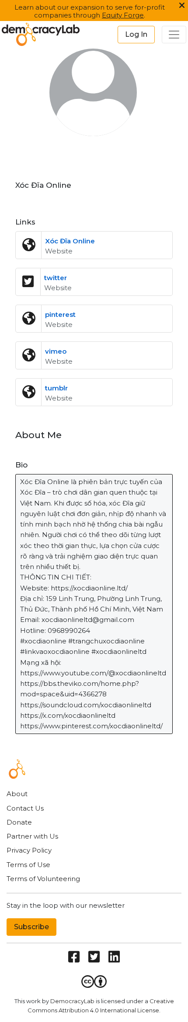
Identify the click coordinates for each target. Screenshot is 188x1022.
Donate (19, 822)
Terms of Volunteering (43, 878)
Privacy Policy (29, 850)
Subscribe (31, 927)
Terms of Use (28, 864)
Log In (136, 34)
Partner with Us (32, 836)
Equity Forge (123, 15)
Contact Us (25, 808)
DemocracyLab (72, 1000)
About (17, 794)
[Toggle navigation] (174, 34)
